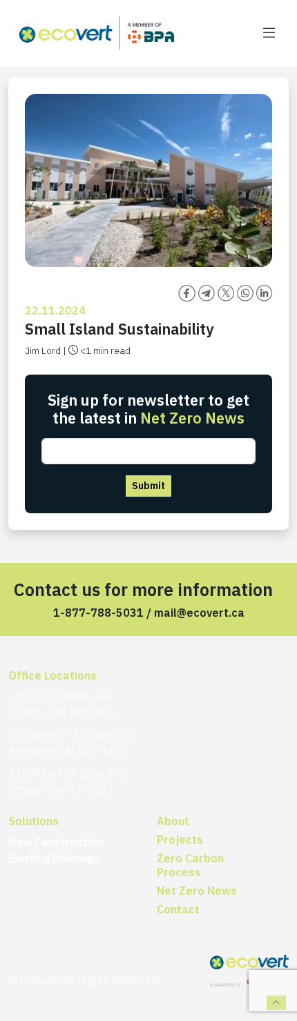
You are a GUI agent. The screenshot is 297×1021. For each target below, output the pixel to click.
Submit (148, 485)
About (173, 821)
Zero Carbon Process (190, 864)
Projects (180, 839)
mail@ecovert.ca (199, 612)
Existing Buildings (54, 858)
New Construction (56, 842)
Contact (178, 909)
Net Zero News (197, 891)
